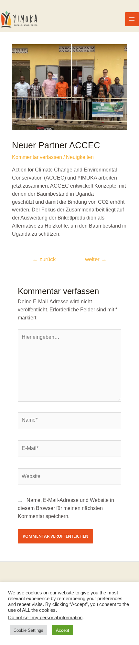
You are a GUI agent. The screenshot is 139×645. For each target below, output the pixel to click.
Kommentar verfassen (37, 157)
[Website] (70, 477)
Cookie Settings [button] (28, 630)
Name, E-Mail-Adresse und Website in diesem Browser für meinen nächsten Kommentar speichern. (66, 508)
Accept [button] (62, 630)
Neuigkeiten (80, 157)
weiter (96, 259)
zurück (44, 259)
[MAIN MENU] (132, 19)
